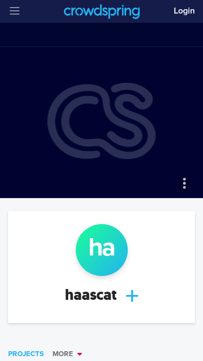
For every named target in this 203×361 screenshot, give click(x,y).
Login (184, 10)
